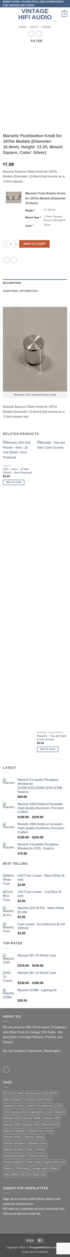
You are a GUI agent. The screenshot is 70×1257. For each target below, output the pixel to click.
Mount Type (33, 217)
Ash (44, 1093)
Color (29, 225)
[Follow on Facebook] (6, 1069)
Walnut (55, 1168)
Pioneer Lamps (38, 1155)
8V (5, 1093)
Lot (49, 1112)
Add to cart (34, 244)
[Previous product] (39, 34)
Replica (8, 1168)
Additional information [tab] (20, 291)
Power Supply (33, 1162)
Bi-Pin (53, 1093)
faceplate (9, 1105)
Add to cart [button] (14, 482)
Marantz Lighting (34, 1136)
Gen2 (31, 1105)
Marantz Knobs (12, 1136)
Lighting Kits (37, 1112)
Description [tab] (12, 283)
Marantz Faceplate (14, 1130)
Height (30, 210)
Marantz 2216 (11, 1118)
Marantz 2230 (51, 1118)
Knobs (46, 27)
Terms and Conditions (35, 1251)
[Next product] (31, 34)
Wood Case (39, 1174)
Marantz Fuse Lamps (41, 1130)
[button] (5, 14)
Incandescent (45, 1105)
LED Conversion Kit (15, 1112)
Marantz (59, 1112)
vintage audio (39, 1168)
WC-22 (25, 1174)
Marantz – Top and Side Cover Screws (51, 737)
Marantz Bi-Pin (50, 1124)
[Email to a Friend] (13, 260)
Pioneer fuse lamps (15, 1155)
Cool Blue (29, 1099)
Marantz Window (13, 1149)
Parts (34, 27)
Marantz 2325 (30, 1124)
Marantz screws (38, 1143)
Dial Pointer (45, 1099)
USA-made (22, 1168)
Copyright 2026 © (35, 1247)
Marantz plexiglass (14, 1143)
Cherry (16, 1099)
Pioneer (40, 1149)
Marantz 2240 (11, 1124)
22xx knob (17, 1093)
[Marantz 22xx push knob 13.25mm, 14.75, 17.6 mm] (13, 197)
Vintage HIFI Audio (35, 14)
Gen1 (21, 1105)
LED (58, 1105)
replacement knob (55, 1162)
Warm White (11, 1174)
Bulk (6, 1099)
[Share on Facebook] (6, 260)
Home (22, 27)
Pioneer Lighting (13, 1162)
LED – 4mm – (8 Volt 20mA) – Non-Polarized (17, 471)
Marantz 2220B (31, 1118)
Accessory (32, 1093)
